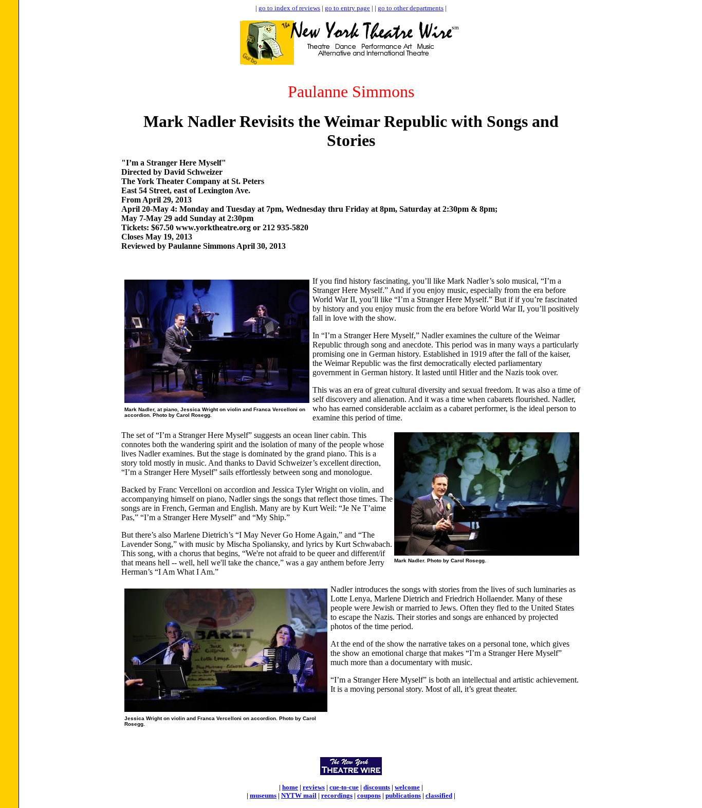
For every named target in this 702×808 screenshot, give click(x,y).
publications (403, 795)
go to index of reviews (289, 8)
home (290, 787)
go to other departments (411, 8)
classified (439, 795)
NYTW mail (299, 795)
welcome (407, 787)
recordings (337, 795)
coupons (369, 795)
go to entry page (347, 8)
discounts (376, 787)
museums (263, 795)
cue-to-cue (344, 787)
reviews (314, 787)
